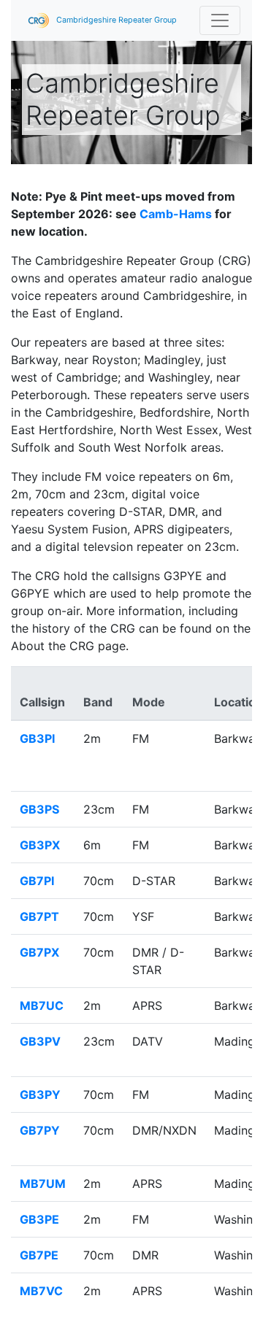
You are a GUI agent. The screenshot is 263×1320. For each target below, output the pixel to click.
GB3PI (37, 738)
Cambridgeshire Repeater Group (115, 20)
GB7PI (37, 880)
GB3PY (40, 1094)
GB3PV (40, 1041)
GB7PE (39, 1255)
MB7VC (41, 1291)
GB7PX (39, 952)
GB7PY (40, 1130)
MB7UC (42, 1005)
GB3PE (39, 1219)
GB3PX (40, 845)
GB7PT (39, 916)
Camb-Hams (176, 214)
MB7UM (43, 1183)
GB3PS (39, 809)
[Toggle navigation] (219, 20)
